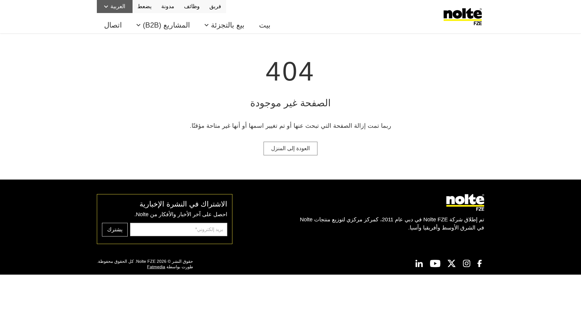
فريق (215, 6)
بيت (265, 25)
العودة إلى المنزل (290, 148)
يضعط (144, 6)
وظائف (192, 6)
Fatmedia (156, 266)
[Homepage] (464, 16)
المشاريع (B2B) (166, 25)
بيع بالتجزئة (228, 25)
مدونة (167, 6)
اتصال (113, 25)
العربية (117, 6)
